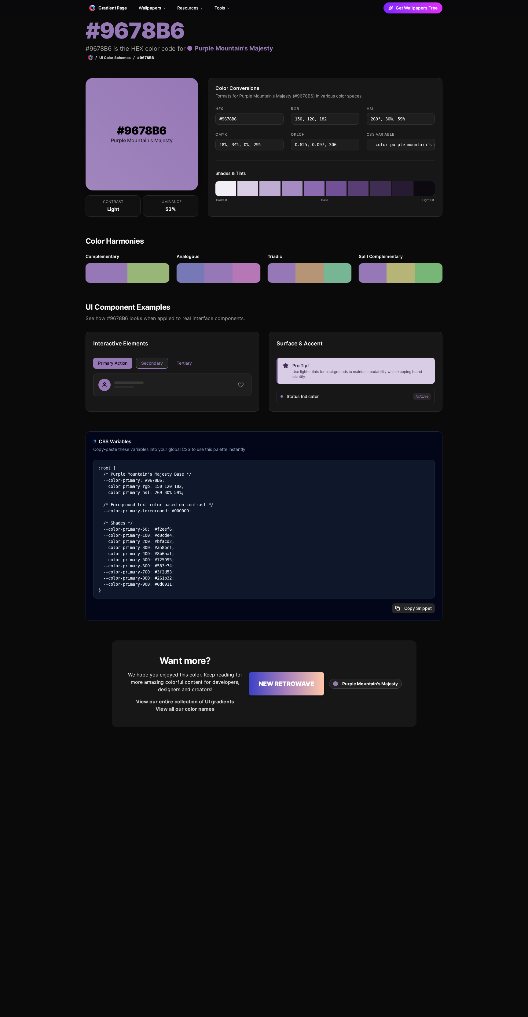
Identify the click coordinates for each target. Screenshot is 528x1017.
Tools (220, 7)
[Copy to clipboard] (278, 119)
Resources (188, 7)
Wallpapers (150, 7)
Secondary (152, 363)
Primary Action (112, 363)
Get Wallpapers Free (417, 7)
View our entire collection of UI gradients (185, 701)
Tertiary (184, 363)
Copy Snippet (418, 608)
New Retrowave (286, 683)
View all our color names (185, 709)
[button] (225, 188)
